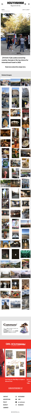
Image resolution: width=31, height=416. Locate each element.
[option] (15, 365)
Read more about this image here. (15, 67)
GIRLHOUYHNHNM (15, 388)
